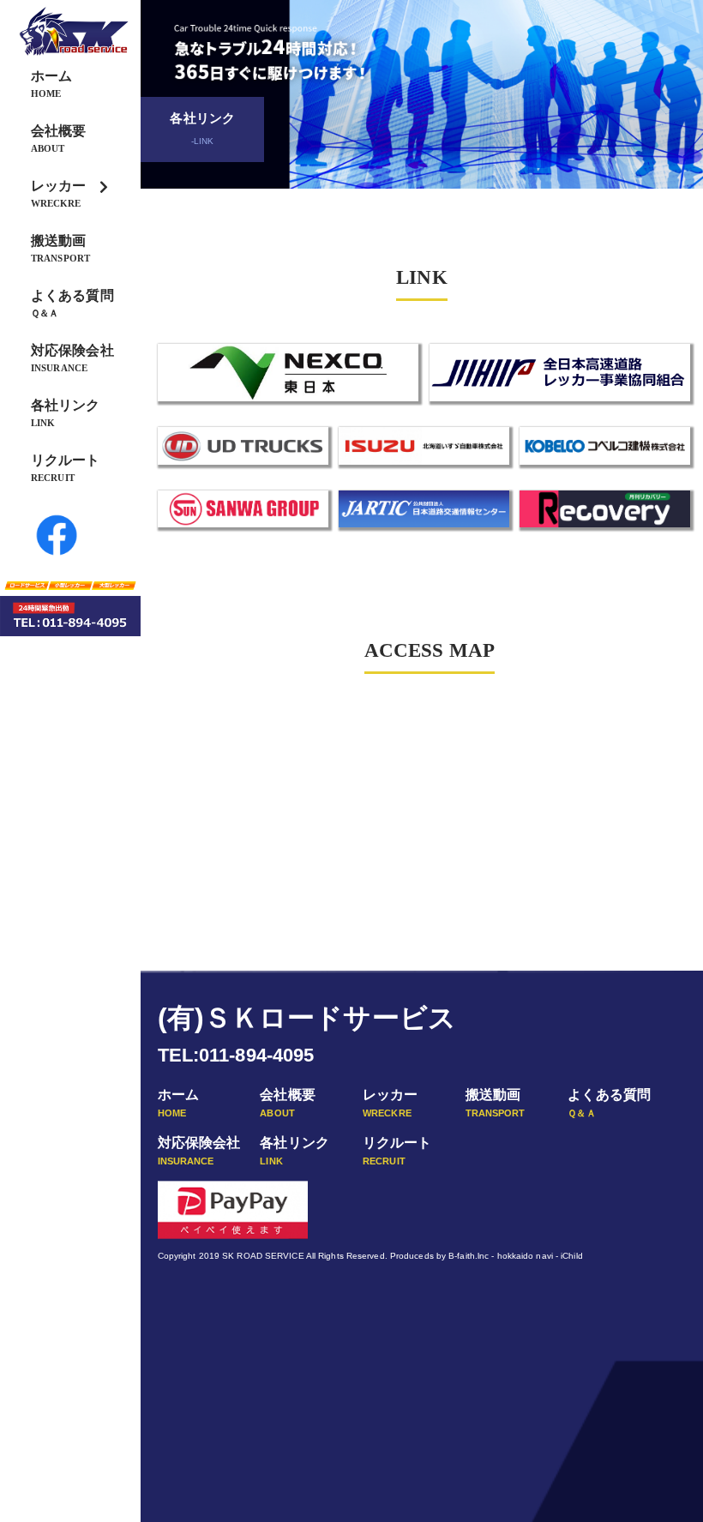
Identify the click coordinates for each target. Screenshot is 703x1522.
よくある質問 (72, 303)
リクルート (65, 468)
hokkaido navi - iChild (540, 1255)
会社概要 (58, 138)
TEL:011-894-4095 (236, 1055)
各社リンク (65, 413)
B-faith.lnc (468, 1255)
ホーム (51, 84)
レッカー (58, 193)
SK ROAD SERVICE (263, 1255)
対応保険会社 (72, 358)
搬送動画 (60, 248)
